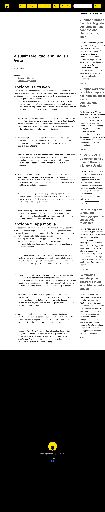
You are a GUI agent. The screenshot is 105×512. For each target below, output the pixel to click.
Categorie (32, 6)
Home (22, 6)
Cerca (97, 6)
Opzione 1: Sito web (26, 78)
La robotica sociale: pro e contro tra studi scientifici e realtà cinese (92, 281)
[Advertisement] (45, 26)
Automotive (66, 6)
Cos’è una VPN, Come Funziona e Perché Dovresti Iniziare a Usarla (91, 160)
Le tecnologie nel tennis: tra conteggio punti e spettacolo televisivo (92, 216)
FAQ (19, 83)
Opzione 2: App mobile (27, 81)
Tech (56, 6)
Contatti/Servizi (44, 6)
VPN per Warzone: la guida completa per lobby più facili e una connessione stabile (92, 97)
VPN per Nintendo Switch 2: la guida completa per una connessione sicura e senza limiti (92, 28)
